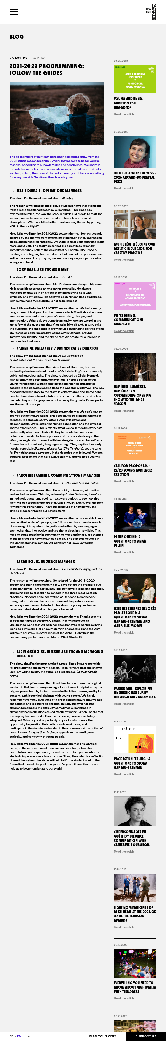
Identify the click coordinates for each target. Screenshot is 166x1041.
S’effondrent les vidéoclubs (80, 483)
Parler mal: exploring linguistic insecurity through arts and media (135, 693)
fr (12, 1036)
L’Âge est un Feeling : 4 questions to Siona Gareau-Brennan (132, 763)
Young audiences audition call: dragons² (128, 103)
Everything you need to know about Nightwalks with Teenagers (135, 987)
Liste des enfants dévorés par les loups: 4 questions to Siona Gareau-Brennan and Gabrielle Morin (135, 617)
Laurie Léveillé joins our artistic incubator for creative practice (134, 249)
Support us (146, 1036)
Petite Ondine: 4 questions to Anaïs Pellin (130, 541)
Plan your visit (103, 1036)
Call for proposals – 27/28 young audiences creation (133, 470)
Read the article (124, 114)
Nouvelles (18, 58)
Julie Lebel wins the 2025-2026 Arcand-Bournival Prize (135, 177)
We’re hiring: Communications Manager (129, 320)
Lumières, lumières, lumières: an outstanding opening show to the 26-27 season (133, 395)
